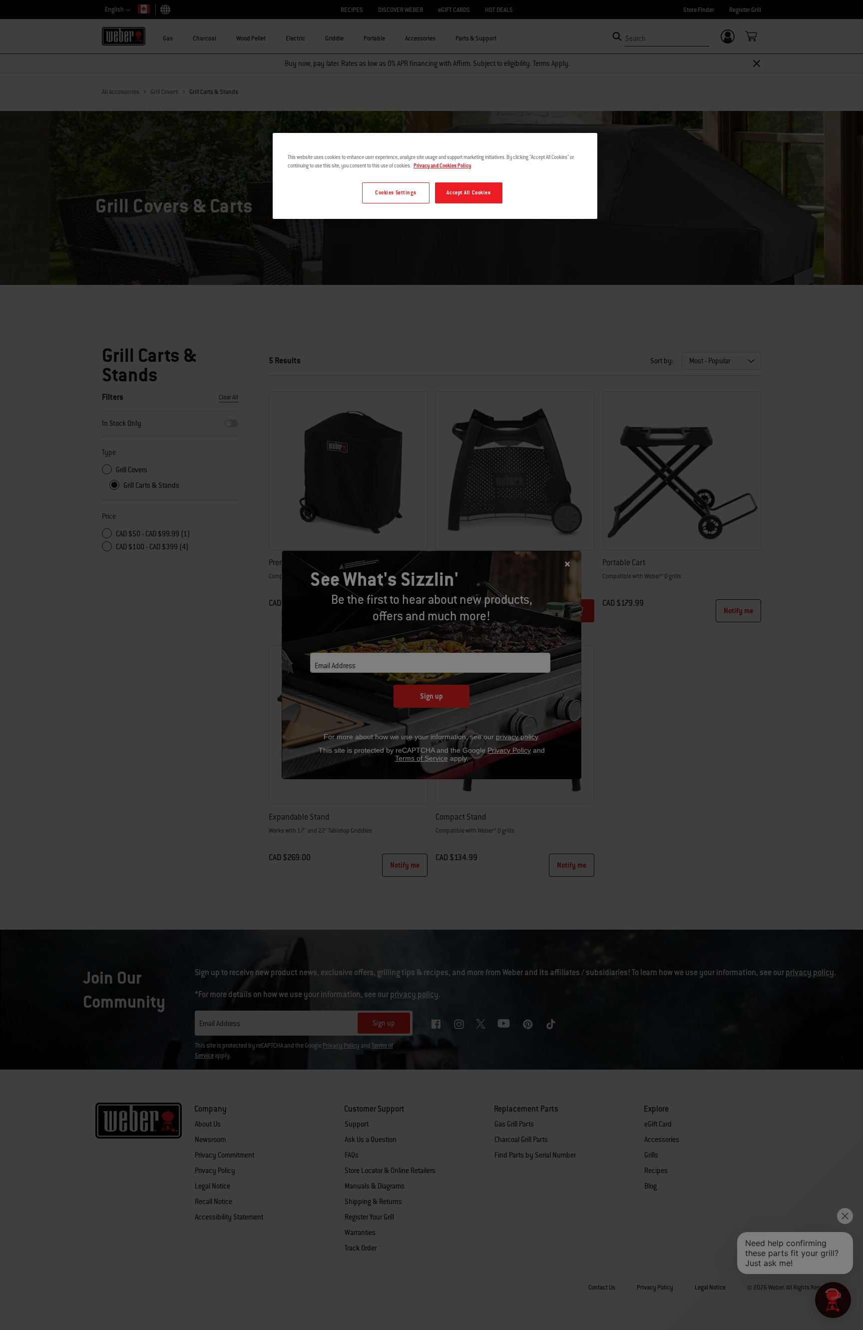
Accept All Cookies (468, 192)
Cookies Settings (395, 192)
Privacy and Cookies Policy (442, 165)
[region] (435, 176)
